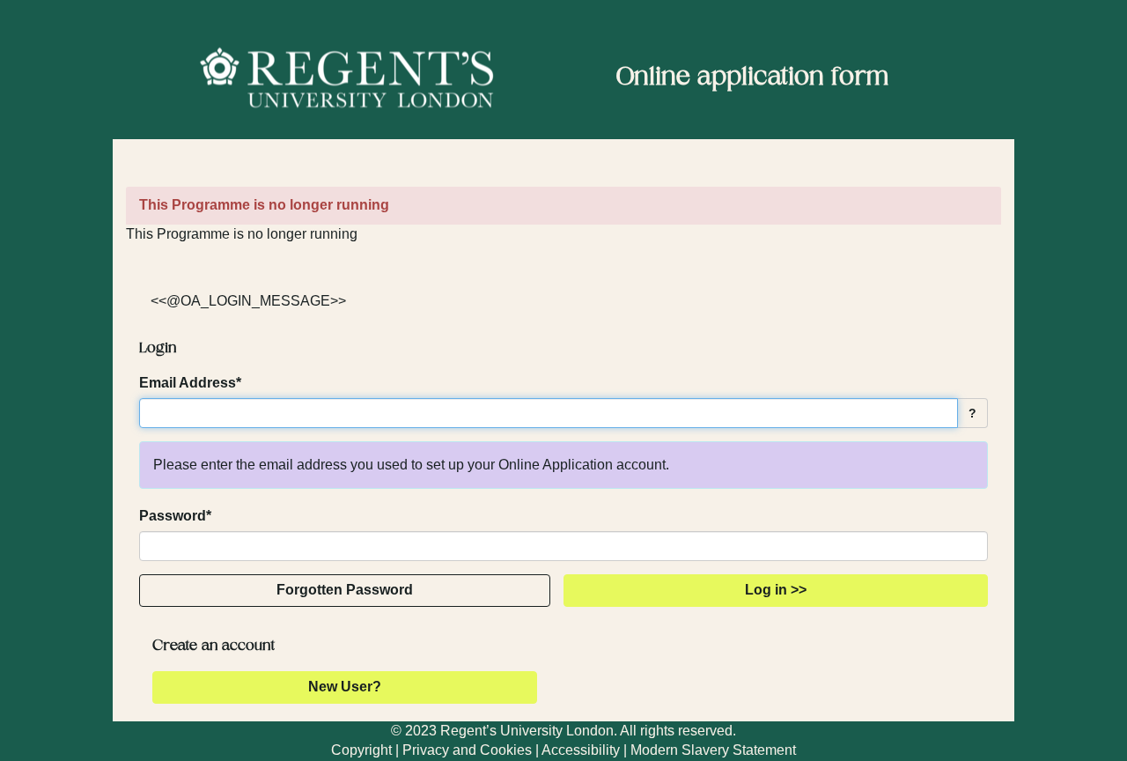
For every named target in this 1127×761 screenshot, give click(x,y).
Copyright (361, 750)
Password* (175, 515)
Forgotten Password (344, 589)
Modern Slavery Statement (713, 750)
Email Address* (190, 382)
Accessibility (580, 750)
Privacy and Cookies (467, 750)
